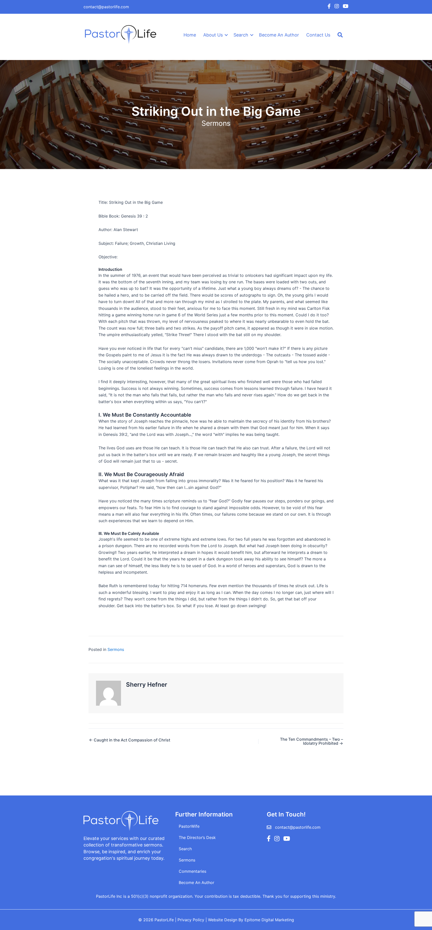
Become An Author (279, 35)
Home (190, 35)
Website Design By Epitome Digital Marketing (251, 919)
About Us (213, 35)
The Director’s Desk (197, 837)
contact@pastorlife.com (106, 6)
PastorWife (189, 826)
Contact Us (318, 35)
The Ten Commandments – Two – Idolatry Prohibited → (311, 741)
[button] (226, 35)
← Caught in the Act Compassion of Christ (129, 740)
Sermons (216, 123)
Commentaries (192, 871)
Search (241, 35)
